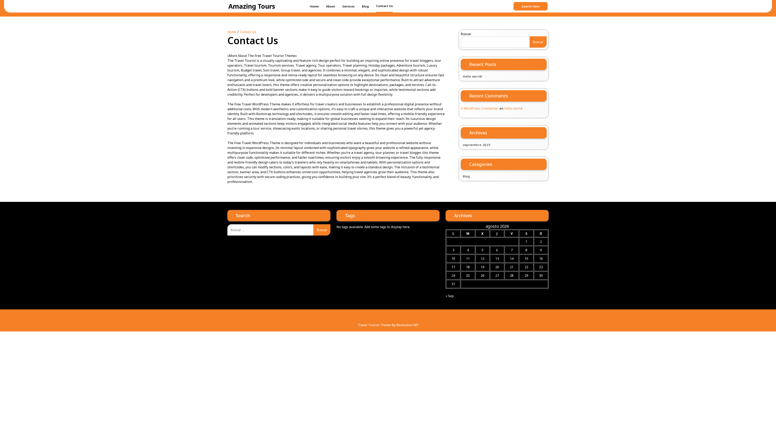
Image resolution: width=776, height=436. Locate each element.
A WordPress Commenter (480, 108)
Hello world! (472, 76)
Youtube (396, 316)
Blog (365, 6)
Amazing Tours (251, 6)
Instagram (404, 316)
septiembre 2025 (476, 145)
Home (314, 6)
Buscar (466, 34)
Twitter (388, 316)
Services (348, 6)
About (330, 6)
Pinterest (380, 316)
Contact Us (384, 6)
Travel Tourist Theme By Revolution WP (388, 325)
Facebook (372, 316)
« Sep (450, 296)
